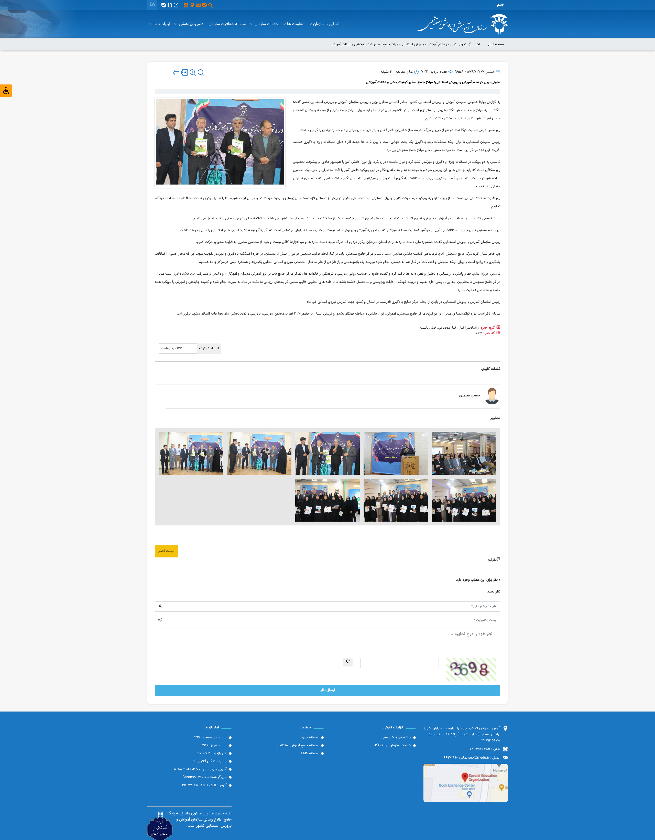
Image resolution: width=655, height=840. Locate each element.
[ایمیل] (198, 5)
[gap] (176, 5)
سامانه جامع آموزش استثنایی (298, 745)
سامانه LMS (310, 753)
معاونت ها (295, 24)
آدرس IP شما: (204, 785)
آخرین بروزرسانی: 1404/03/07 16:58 (200, 769)
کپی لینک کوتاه (209, 348)
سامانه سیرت (309, 737)
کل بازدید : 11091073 (211, 753)
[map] (192, 5)
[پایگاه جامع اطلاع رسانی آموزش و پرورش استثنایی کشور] (462, 24)
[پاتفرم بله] (204, 5)
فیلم (500, 5)
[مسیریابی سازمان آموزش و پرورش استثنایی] (465, 783)
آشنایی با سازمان (326, 24)
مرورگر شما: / (204, 777)
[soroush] (170, 5)
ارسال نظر (327, 690)
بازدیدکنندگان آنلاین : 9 (209, 761)
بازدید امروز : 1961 (214, 745)
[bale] (163, 5)
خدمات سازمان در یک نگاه (392, 745)
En (152, 4)
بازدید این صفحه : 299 (210, 737)
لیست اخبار (166, 551)
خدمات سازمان (266, 24)
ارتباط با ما (162, 24)
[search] (210, 5)
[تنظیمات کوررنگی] (6, 90)
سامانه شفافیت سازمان (227, 24)
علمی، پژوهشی (191, 24)
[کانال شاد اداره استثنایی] (186, 5)
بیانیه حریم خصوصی (396, 737)
